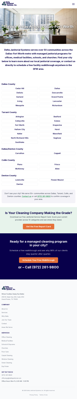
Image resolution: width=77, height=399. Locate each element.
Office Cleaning (7, 337)
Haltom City (20, 129)
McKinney (19, 169)
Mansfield (57, 134)
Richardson (57, 105)
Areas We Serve (7, 327)
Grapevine (57, 125)
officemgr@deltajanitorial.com (11, 378)
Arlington (20, 117)
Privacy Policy (34, 395)
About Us (5, 309)
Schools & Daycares (8, 344)
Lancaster (57, 101)
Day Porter (5, 366)
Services (4, 312)
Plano (19, 164)
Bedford (57, 117)
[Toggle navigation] (73, 4)
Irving (19, 101)
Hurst (57, 129)
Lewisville (19, 180)
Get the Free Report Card (38, 226)
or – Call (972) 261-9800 (38, 267)
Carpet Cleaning (7, 355)
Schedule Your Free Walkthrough (38, 260)
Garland (19, 97)
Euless (57, 121)
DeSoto (20, 93)
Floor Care (5, 352)
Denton (20, 184)
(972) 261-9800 (44, 196)
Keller (19, 134)
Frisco (57, 164)
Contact (4, 323)
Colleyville (19, 121)
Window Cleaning (7, 359)
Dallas (57, 88)
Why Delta (5, 316)
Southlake (19, 142)
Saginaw (57, 138)
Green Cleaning (7, 363)
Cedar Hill (19, 88)
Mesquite (20, 105)
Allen (57, 169)
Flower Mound (57, 180)
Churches (5, 348)
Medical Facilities (7, 341)
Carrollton (19, 153)
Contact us (26, 196)
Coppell (57, 153)
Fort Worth (19, 125)
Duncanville (57, 93)
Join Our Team (6, 320)
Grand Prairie (57, 97)
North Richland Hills (19, 138)
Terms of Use (43, 395)
